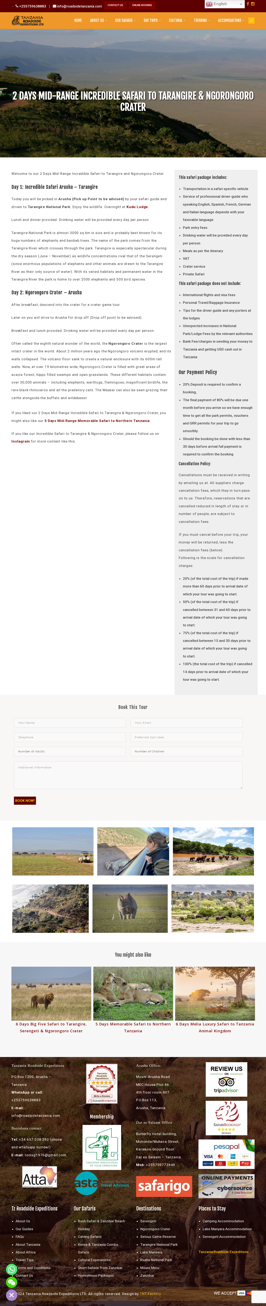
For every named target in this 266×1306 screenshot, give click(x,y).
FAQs (20, 1237)
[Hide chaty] (11, 1295)
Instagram (20, 441)
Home (78, 20)
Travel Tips (25, 1260)
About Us (97, 20)
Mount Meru (149, 1268)
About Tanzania (28, 1244)
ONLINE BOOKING (142, 5)
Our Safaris (124, 20)
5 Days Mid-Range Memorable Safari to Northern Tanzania (97, 421)
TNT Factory (150, 1294)
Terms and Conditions (33, 1268)
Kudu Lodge (137, 207)
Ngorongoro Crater (155, 1229)
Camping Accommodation (223, 1221)
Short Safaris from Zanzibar (100, 1268)
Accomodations (229, 20)
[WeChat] (11, 1282)
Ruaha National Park (156, 1260)
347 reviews (102, 1086)
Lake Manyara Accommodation (227, 1229)
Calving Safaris (90, 1237)
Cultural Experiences (94, 1260)
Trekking (200, 20)
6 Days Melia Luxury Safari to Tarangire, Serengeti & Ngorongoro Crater (215, 1031)
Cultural (176, 20)
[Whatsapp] (11, 1269)
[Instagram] (253, 4)
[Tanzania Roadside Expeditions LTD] (27, 20)
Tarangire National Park (159, 1244)
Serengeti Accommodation (224, 1237)
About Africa (26, 1252)
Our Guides (24, 1229)
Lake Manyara (151, 1252)
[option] (51, 1000)
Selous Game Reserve (158, 1237)
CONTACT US (115, 5)
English (220, 4)
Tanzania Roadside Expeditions (101, 1076)
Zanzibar (147, 1275)
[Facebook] (248, 4)
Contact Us (24, 1275)
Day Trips (151, 20)
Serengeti (148, 1221)
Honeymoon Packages (96, 1275)
